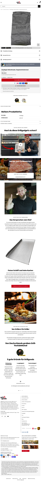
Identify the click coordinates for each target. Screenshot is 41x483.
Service (23, 407)
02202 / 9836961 (5, 448)
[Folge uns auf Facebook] (2, 416)
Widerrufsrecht (15, 478)
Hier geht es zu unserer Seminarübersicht (20, 176)
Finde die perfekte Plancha (20, 286)
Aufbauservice (24, 421)
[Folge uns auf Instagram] (5, 416)
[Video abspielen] (20, 144)
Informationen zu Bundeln (6, 123)
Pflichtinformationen (5, 121)
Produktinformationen (6, 106)
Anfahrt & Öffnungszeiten (26, 401)
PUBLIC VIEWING (24, 399)
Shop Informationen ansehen (8, 91)
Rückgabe (23, 413)
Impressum (24, 478)
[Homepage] (4, 396)
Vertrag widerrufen (25, 397)
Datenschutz (8, 478)
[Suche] (39, 6)
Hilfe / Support (24, 409)
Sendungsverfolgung (25, 417)
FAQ (22, 415)
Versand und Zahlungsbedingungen (28, 411)
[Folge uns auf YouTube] (8, 416)
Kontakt (23, 405)
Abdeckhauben (6, 9)
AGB (20, 478)
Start (2, 9)
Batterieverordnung (31, 478)
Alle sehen (25, 450)
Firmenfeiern (24, 403)
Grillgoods (22, 479)
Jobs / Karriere (24, 422)
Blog (22, 419)
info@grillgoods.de (5, 440)
